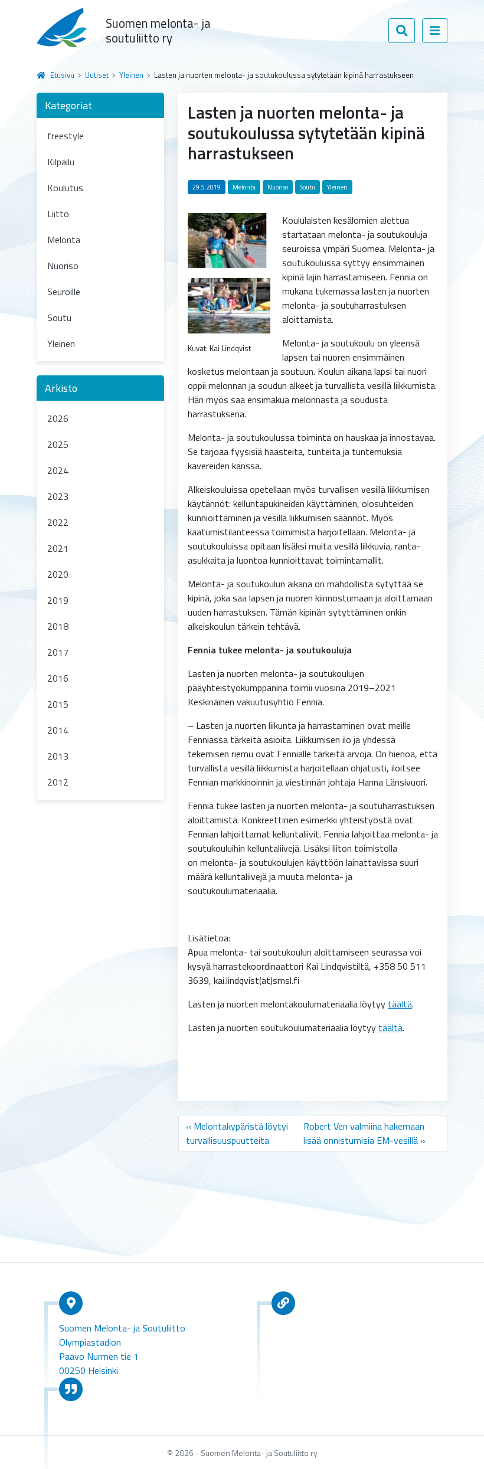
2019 (57, 600)
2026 (57, 418)
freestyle (65, 136)
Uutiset (97, 75)
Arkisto (61, 388)
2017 (57, 652)
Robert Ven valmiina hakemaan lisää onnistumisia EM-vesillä (363, 1133)
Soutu (59, 317)
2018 (57, 626)
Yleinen (131, 75)
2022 (57, 522)
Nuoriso (63, 266)
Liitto (58, 214)
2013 (57, 756)
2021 (57, 548)
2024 (57, 470)
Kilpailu (60, 162)
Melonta (63, 240)
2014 (57, 730)
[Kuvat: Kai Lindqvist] (229, 304)
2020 (57, 574)
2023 (57, 496)
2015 (57, 704)
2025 (57, 444)
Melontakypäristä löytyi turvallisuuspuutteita (237, 1133)
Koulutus (65, 188)
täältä (400, 1004)
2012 (57, 782)
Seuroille (63, 291)
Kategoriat (68, 105)
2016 (57, 678)
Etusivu (62, 75)
